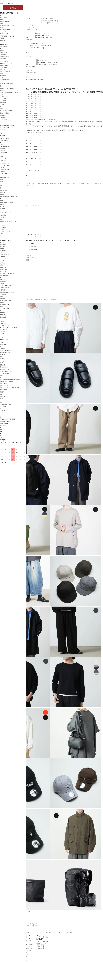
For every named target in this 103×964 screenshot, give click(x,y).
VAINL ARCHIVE (5, 411)
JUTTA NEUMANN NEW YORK (9, 196)
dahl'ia (2, 109)
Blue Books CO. (4, 67)
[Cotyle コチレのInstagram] (38, 940)
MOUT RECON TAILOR (7, 273)
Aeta (1, 23)
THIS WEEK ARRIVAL (6, 3)
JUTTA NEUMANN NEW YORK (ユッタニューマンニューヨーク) (39, 88)
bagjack (2, 50)
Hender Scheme (4, 169)
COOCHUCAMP (4, 98)
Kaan (1, 200)
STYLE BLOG (39, 79)
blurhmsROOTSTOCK (6, 71)
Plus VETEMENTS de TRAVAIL (9, 327)
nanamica (3, 282)
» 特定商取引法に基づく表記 (28, 258)
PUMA (2, 334)
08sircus (2, 436)
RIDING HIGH (4, 340)
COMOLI (2, 94)
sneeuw (2, 359)
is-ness (2, 184)
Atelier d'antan (4, 44)
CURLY (2, 105)
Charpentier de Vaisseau (7, 88)
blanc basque (4, 65)
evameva (2, 130)
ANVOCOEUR (4, 34)
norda (1, 307)
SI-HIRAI (2, 354)
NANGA (2, 284)
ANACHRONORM (5, 30)
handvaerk (3, 159)
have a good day (5, 163)
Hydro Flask (3, 173)
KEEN (2, 207)
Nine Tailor (3, 294)
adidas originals (4, 21)
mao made (3, 244)
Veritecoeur (3, 413)
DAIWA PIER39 (4, 113)
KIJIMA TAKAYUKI (5, 213)
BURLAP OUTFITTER (6, 84)
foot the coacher (4, 138)
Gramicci (2, 150)
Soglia (2, 363)
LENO (2, 230)
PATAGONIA (3, 323)
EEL (1, 123)
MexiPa (2, 261)
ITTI (1, 186)
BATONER (3, 59)
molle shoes (3, 269)
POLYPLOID (3, 329)
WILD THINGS (4, 423)
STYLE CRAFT (4, 373)
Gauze (2, 144)
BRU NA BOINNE (5, 80)
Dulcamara (3, 117)
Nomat (2, 302)
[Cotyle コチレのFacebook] (40, 940)
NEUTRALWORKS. (5, 286)
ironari (2, 180)
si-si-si (2, 356)
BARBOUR (3, 55)
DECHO (2, 115)
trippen (2, 398)
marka (2, 248)
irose (1, 182)
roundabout (3, 344)
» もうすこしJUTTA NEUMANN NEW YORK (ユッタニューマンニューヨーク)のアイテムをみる (28, 299)
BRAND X (3, 75)
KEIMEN (2, 209)
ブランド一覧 (40, 946)
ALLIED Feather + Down (7, 26)
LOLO (1, 234)
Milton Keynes (4, 265)
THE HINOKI (4, 384)
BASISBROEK (4, 57)
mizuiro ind (3, 267)
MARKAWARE (4, 250)
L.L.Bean (2, 225)
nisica (1, 296)
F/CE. (1, 134)
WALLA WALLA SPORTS (7, 419)
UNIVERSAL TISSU (6, 404)
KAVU (2, 205)
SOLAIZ (2, 365)
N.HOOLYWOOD (5, 279)
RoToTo (2, 342)
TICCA (2, 392)
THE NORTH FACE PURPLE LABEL (11, 388)
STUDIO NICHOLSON (6, 371)
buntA (1, 82)
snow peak (3, 361)
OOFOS (2, 313)
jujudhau (2, 194)
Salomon (2, 348)
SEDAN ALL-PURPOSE (7, 350)
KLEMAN (2, 217)
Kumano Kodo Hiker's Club (8, 221)
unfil (1, 402)
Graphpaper (3, 152)
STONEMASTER (5, 369)
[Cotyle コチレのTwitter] (42, 940)
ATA (1, 42)
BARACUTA (3, 53)
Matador (2, 257)
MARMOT (3, 252)
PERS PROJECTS (5, 325)
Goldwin (2, 148)
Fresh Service (4, 140)
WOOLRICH (3, 425)
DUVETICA (3, 119)
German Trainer (4, 146)
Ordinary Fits (4, 317)
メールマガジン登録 (27, 944)
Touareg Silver (4, 396)
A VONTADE (3, 17)
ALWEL (2, 28)
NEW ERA (3, 290)
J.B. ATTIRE (3, 190)
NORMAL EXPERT (5, 309)
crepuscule (3, 103)
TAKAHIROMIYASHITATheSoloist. (10, 379)
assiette (2, 40)
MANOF (2, 242)
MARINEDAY (4, 246)
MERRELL (3, 259)
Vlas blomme (4, 415)
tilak (1, 394)
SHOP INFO (27, 79)
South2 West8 (4, 367)
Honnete (2, 171)
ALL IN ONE (28, 29)
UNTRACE (3, 407)
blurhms (2, 69)
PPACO (2, 332)
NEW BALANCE (5, 288)
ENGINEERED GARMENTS (8, 125)
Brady (1, 73)
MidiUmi (2, 263)
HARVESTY (3, 161)
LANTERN (3, 227)
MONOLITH (3, 271)
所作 (1, 375)
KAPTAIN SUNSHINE (6, 202)
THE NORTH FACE (5, 386)
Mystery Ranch (4, 275)
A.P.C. (2, 19)
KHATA (2, 211)
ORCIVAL (3, 315)
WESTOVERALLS (5, 421)
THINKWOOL (4, 390)
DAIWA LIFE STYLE (6, 111)
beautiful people (4, 61)
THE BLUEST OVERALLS (7, 381)
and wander (3, 32)
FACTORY (3, 136)
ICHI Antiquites (4, 177)
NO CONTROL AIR (5, 300)
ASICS (2, 38)
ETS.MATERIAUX (5, 128)
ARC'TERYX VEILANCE (7, 36)
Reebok (2, 338)
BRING (2, 78)
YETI (1, 431)
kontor (2, 219)
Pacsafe (2, 321)
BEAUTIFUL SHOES (6, 63)
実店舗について (41, 944)
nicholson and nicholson (7, 292)
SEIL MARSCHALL (5, 352)
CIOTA (2, 90)
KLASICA (3, 215)
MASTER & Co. (4, 254)
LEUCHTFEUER (5, 232)
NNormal (2, 298)
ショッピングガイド (27, 950)
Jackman (2, 192)
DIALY (33, 79)
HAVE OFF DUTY (5, 165)
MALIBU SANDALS (5, 240)
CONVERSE (3, 96)
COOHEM (3, 100)
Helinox (2, 167)
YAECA (2, 429)
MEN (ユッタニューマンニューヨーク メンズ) (59, 932)
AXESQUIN (3, 46)
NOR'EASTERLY (5, 304)
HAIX (1, 157)
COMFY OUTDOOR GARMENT (9, 92)
